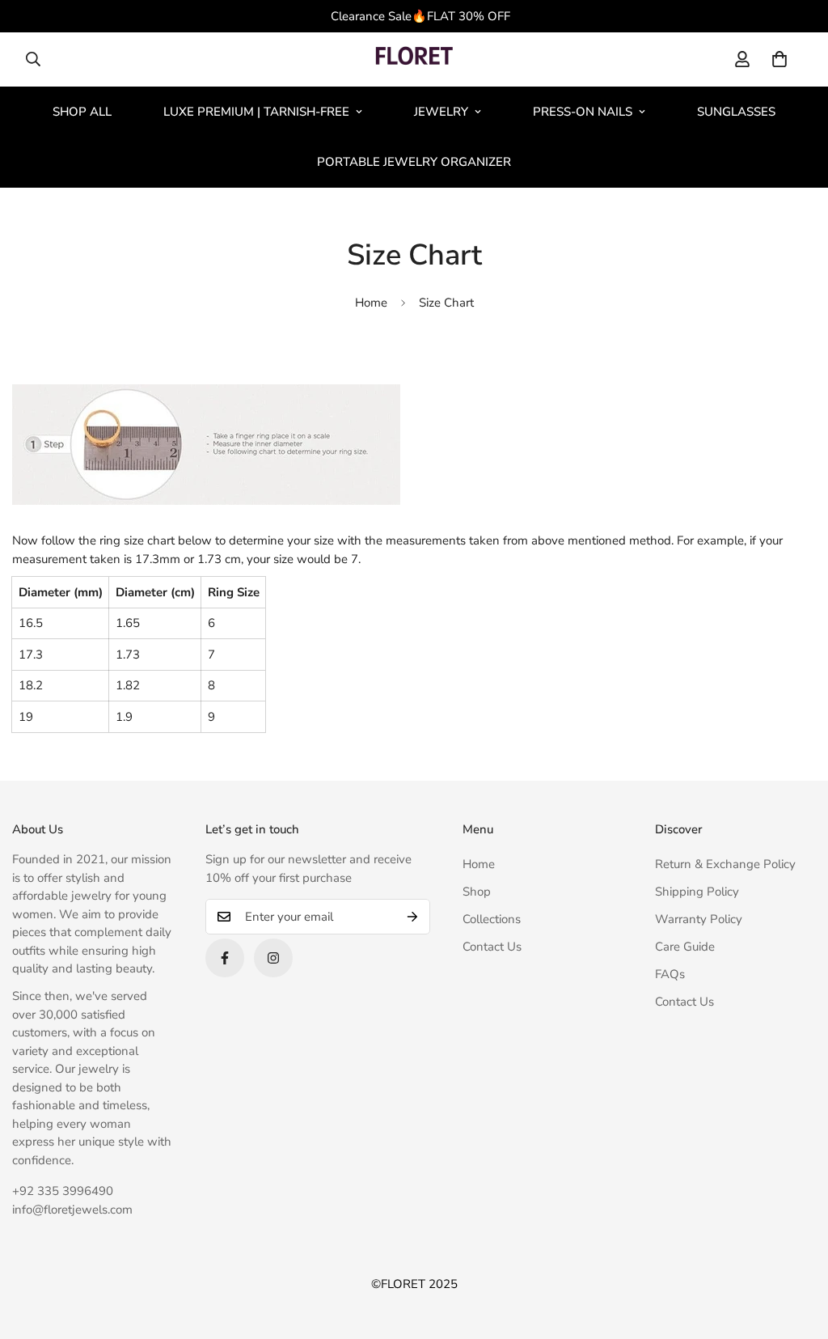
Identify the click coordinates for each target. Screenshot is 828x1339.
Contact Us (492, 947)
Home (371, 302)
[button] (779, 59)
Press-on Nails (582, 112)
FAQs (670, 974)
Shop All (82, 112)
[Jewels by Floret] (413, 59)
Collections (492, 919)
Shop (477, 891)
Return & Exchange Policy (725, 864)
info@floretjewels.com (72, 1209)
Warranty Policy (698, 919)
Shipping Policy (697, 891)
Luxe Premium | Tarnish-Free (256, 112)
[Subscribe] (412, 916)
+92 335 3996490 (62, 1191)
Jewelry (441, 112)
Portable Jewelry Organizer (414, 162)
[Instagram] (273, 958)
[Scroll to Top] (796, 1250)
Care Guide (685, 947)
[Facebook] (224, 958)
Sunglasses (736, 112)
